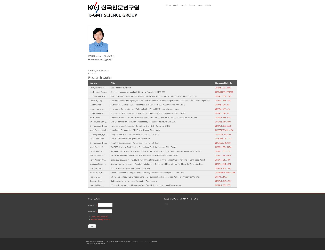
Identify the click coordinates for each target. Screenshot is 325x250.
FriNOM (208, 5)
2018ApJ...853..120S (223, 88)
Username (93, 205)
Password (92, 211)
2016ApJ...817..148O (223, 122)
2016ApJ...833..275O (223, 126)
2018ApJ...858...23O (223, 96)
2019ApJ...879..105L (223, 185)
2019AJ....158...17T (222, 177)
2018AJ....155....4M (222, 160)
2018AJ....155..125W (223, 156)
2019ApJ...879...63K (223, 181)
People (183, 5)
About (175, 5)
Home (168, 5)
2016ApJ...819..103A (223, 117)
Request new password (100, 219)
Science (192, 5)
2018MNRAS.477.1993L (224, 92)
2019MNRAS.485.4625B (225, 172)
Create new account (99, 217)
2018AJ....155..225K (223, 151)
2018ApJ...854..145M (223, 147)
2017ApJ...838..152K (223, 100)
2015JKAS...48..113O (223, 134)
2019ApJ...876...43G (223, 168)
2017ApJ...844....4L (222, 109)
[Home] (113, 16)
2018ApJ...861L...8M (223, 164)
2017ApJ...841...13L (222, 105)
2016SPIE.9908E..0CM (224, 130)
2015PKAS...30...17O (223, 139)
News (200, 5)
